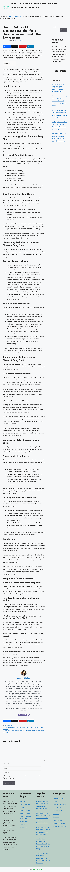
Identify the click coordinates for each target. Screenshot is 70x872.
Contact (22, 807)
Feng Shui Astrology (59, 805)
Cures (55, 801)
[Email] (29, 715)
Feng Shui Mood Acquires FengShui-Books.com (26, 816)
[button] (12, 12)
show (13, 63)
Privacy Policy (24, 822)
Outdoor (56, 817)
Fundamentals (25, 3)
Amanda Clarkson (20, 41)
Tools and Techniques (60, 826)
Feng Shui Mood (25, 811)
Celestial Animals (19, 7)
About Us (33, 7)
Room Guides (40, 3)
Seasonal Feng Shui (59, 823)
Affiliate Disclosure (25, 804)
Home (13, 3)
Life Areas (52, 3)
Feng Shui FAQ (17, 16)
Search (54, 27)
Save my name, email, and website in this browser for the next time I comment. (24, 777)
